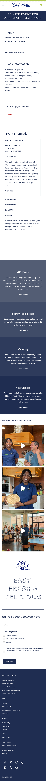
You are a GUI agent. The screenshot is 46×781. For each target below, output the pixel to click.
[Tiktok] (22, 762)
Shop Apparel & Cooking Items (11, 710)
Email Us (4, 753)
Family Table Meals (23, 313)
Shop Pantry (5, 713)
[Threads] (10, 767)
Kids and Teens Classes (9, 694)
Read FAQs (10, 210)
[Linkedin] (4, 767)
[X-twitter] (10, 762)
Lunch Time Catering (8, 680)
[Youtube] (16, 767)
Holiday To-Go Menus (8, 687)
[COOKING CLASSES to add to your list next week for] (23, 488)
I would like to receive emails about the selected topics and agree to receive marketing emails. (24, 649)
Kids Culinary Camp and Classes (15, 638)
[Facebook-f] (4, 762)
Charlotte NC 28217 (8, 750)
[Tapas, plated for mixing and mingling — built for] (23, 530)
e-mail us (14, 221)
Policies (8, 215)
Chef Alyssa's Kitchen (12, 635)
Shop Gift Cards (6, 706)
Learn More (22, 295)
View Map (9, 191)
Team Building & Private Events (11, 690)
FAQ (3, 733)
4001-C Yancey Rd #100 (9, 746)
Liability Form (10, 205)
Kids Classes (23, 387)
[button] (3, 5)
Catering (23, 349)
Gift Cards (23, 272)
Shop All (4, 703)
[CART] (41, 5)
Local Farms (5, 726)
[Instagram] (16, 762)
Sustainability (6, 723)
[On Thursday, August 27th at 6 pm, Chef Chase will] (23, 445)
